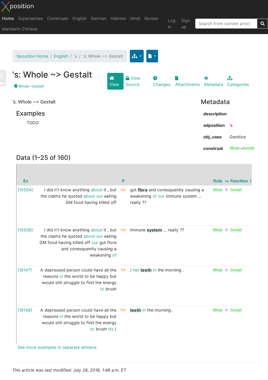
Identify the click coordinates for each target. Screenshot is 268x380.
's (75, 56)
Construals (57, 18)
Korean (151, 18)
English (79, 18)
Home (8, 18)
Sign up (185, 23)
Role (217, 180)
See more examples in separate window (56, 347)
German (98, 18)
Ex (25, 180)
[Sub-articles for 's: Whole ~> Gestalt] (137, 56)
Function (239, 180)
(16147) (25, 270)
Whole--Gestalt (30, 86)
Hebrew (118, 18)
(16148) (25, 310)
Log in (171, 23)
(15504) (25, 189)
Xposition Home (32, 56)
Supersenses (30, 18)
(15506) (25, 229)
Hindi (135, 18)
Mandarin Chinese (19, 28)
